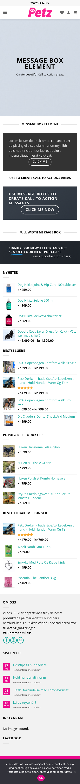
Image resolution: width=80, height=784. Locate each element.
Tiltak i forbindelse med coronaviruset (41, 690)
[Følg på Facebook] (6, 640)
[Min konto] (68, 12)
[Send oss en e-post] (20, 640)
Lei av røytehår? (24, 702)
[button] (5, 12)
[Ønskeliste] (62, 12)
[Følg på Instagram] (13, 640)
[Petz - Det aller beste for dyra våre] (40, 12)
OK (41, 777)
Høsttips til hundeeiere (30, 665)
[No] (74, 773)
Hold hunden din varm (29, 677)
